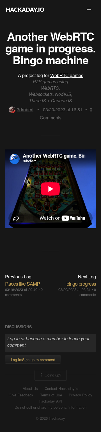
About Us (30, 388)
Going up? (52, 375)
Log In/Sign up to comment (33, 359)
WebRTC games (66, 75)
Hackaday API (50, 401)
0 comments (87, 292)
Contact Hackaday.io (61, 388)
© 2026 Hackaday (50, 418)
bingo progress (81, 283)
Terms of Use (51, 395)
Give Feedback (21, 395)
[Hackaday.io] (25, 9)
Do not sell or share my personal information (50, 407)
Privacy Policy (80, 395)
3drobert (25, 109)
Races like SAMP (22, 283)
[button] (88, 9)
